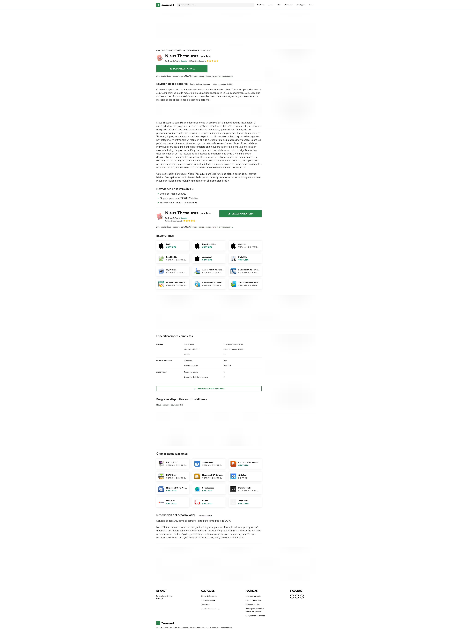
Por (172, 61)
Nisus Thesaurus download (167, 405)
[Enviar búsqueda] (179, 5)
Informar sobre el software (211, 389)
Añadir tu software (208, 600)
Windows (260, 5)
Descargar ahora (184, 69)
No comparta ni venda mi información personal (254, 610)
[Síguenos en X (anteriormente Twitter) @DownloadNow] (297, 596)
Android (288, 5)
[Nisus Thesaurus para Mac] (159, 57)
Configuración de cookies (255, 616)
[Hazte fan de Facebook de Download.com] (292, 596)
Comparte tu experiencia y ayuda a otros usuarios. (211, 76)
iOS (278, 5)
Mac (270, 5)
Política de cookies (252, 605)
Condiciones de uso (253, 600)
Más (310, 5)
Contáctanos (205, 605)
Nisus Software (206, 515)
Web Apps (300, 5)
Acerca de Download (209, 596)
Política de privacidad (253, 596)
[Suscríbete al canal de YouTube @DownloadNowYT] (302, 596)
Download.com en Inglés (210, 609)
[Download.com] (165, 5)
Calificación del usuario (197, 61)
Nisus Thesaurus (188, 56)
